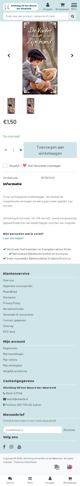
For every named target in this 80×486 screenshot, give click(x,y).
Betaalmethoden (13, 308)
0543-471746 (13, 393)
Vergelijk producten (15, 371)
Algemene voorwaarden (17, 286)
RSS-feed (9, 331)
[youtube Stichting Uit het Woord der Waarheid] (19, 446)
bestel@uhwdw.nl (17, 399)
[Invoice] (58, 469)
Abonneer (69, 430)
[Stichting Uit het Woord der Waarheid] (21, 7)
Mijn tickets (10, 359)
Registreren (10, 348)
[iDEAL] (71, 469)
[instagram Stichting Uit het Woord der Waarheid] (11, 446)
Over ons (8, 280)
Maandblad (10, 291)
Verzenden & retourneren (18, 314)
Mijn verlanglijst (12, 365)
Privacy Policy (11, 303)
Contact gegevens (14, 320)
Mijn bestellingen (13, 354)
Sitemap (8, 326)
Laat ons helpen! (13, 238)
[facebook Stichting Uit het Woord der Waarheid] (4, 446)
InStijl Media (30, 462)
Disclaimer (9, 297)
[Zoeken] (72, 16)
